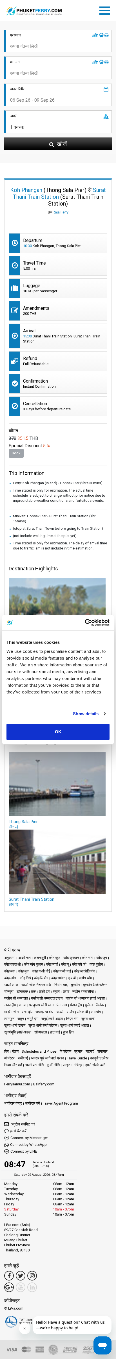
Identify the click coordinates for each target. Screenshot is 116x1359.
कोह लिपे (25, 978)
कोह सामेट (58, 978)
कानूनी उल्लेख (99, 1058)
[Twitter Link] (20, 1276)
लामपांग (96, 1012)
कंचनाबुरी (40, 958)
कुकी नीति (53, 1065)
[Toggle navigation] (106, 10)
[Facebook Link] (9, 1276)
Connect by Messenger (29, 1138)
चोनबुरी (9, 991)
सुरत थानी (88, 1018)
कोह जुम (101, 958)
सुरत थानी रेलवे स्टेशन (42, 1025)
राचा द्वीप (27, 1012)
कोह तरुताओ (12, 964)
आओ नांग (24, 958)
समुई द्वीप (32, 1018)
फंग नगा (62, 1005)
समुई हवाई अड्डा (52, 1018)
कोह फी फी (79, 964)
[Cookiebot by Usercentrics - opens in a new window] (85, 622)
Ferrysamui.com (17, 1084)
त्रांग (56, 991)
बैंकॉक (100, 1005)
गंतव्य (15, 1051)
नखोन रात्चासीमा (83, 991)
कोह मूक (23, 971)
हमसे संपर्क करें (95, 1065)
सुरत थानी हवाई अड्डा (74, 1025)
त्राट (66, 991)
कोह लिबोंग (41, 978)
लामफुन (9, 1018)
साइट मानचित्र (72, 1065)
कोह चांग (87, 958)
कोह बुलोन (96, 964)
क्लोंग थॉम (85, 978)
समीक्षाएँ (23, 1058)
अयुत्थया (9, 958)
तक (33, 991)
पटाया (22, 1005)
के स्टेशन (65, 1051)
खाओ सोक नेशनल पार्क (36, 985)
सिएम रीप (72, 1018)
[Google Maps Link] (9, 1287)
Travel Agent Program (60, 1103)
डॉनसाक (22, 991)
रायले (60, 1012)
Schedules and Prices (39, 1051)
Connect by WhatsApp (28, 1144)
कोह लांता (10, 978)
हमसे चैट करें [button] (18, 1131)
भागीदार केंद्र (13, 1103)
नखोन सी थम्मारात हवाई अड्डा (85, 998)
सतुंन (20, 1018)
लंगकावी (82, 1012)
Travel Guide (77, 1058)
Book (16, 453)
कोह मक (9, 971)
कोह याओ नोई (41, 971)
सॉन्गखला (40, 1032)
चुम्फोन (75, 985)
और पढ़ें (13, 827)
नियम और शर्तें (13, 1065)
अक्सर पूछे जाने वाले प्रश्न (47, 1058)
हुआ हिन (68, 1032)
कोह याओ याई (62, 971)
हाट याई (55, 1032)
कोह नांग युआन (33, 964)
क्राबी (72, 978)
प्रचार (78, 1051)
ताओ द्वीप (44, 991)
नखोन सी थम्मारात (16, 998)
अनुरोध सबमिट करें (22, 1124)
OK (58, 731)
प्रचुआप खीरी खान (41, 1005)
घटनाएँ (90, 1051)
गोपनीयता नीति (34, 1065)
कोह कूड (54, 958)
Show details (86, 713)
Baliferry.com (43, 1084)
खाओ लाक (11, 985)
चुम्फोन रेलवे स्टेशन (95, 985)
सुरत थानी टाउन (14, 1025)
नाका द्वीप (10, 1005)
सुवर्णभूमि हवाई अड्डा (17, 1032)
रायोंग (70, 1012)
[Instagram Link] (32, 1276)
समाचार (102, 1051)
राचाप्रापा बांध (44, 1012)
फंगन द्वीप (76, 1005)
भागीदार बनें (32, 1103)
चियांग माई (61, 985)
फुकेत (89, 1005)
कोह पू (65, 964)
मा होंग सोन (11, 1012)
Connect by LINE (23, 1151)
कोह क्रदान (71, 958)
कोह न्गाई (52, 964)
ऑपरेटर (9, 1058)
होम (6, 1051)
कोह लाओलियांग (84, 971)
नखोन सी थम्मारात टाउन (47, 998)
